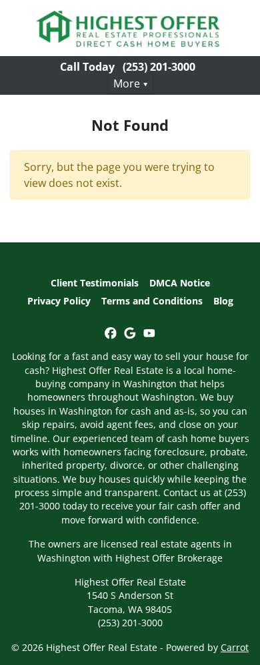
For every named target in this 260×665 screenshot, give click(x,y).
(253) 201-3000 (159, 66)
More (126, 83)
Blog (223, 300)
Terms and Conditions (152, 300)
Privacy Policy (59, 300)
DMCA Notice (179, 282)
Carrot (235, 647)
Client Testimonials (95, 282)
